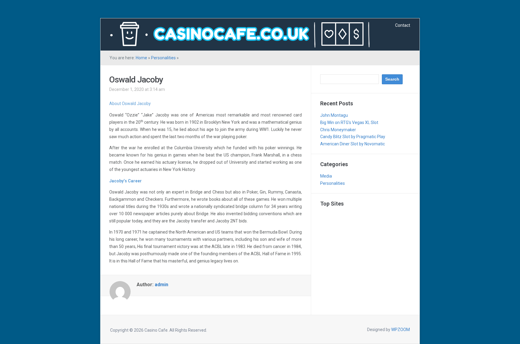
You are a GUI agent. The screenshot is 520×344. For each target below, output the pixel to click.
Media (326, 176)
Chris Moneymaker (338, 129)
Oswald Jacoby (136, 80)
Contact (402, 25)
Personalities (163, 57)
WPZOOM (400, 329)
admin (161, 284)
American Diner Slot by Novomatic (352, 143)
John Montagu (334, 115)
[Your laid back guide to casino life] (240, 33)
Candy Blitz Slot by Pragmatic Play (352, 136)
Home (141, 57)
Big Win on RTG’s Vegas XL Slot (349, 122)
